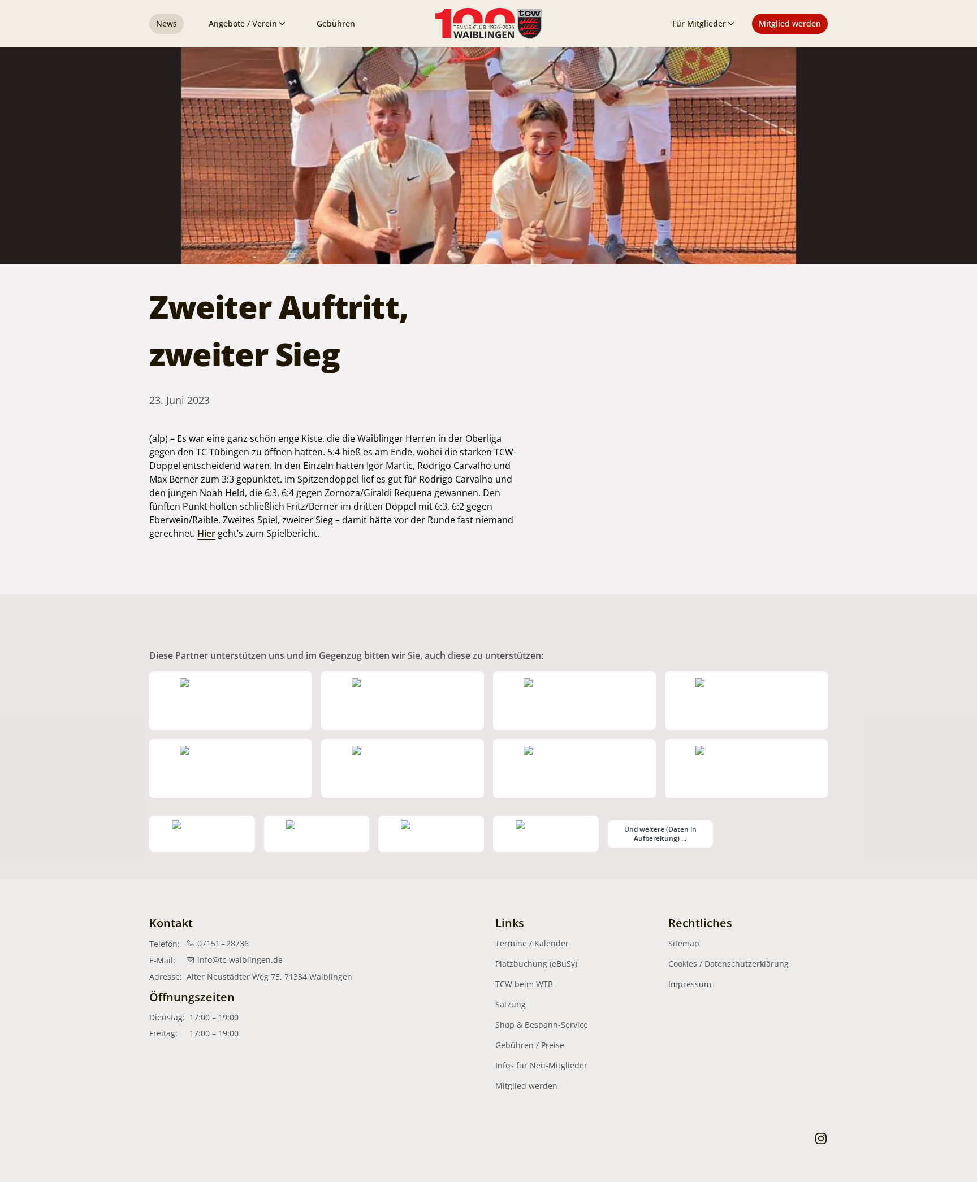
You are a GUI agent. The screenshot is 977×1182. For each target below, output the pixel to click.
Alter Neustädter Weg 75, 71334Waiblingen (269, 976)
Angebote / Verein (243, 23)
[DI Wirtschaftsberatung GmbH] (230, 768)
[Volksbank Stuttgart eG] (574, 768)
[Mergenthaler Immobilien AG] (230, 700)
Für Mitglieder (699, 23)
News (166, 23)
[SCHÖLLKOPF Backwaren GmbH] (202, 834)
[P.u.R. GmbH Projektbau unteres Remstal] (431, 834)
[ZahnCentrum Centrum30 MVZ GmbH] (402, 768)
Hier (206, 533)
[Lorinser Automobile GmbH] (574, 700)
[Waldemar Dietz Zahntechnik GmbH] (546, 834)
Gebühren (336, 23)
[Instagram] (821, 1138)
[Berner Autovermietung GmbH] (746, 700)
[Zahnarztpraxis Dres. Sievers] (746, 768)
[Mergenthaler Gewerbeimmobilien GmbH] (402, 700)
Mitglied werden (790, 23)
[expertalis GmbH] (317, 834)
